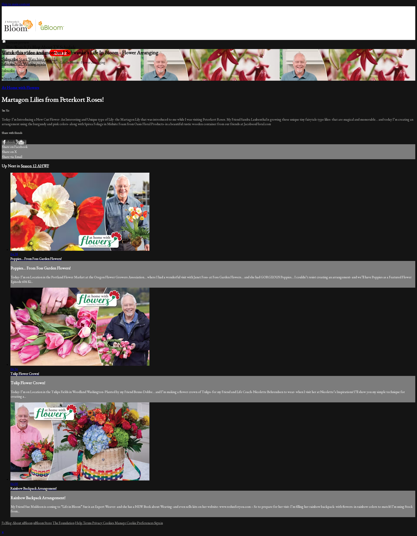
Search (21, 47)
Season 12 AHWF (35, 166)
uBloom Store (42, 523)
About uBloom (22, 523)
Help (79, 523)
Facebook (9, 142)
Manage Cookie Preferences (134, 523)
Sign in (51, 59)
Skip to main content (16, 4)
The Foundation (63, 523)
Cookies (109, 523)
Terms (87, 523)
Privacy (97, 523)
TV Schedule (64, 47)
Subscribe (8, 70)
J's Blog (33, 47)
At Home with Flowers (20, 87)
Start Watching (32, 59)
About (46, 47)
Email (22, 142)
